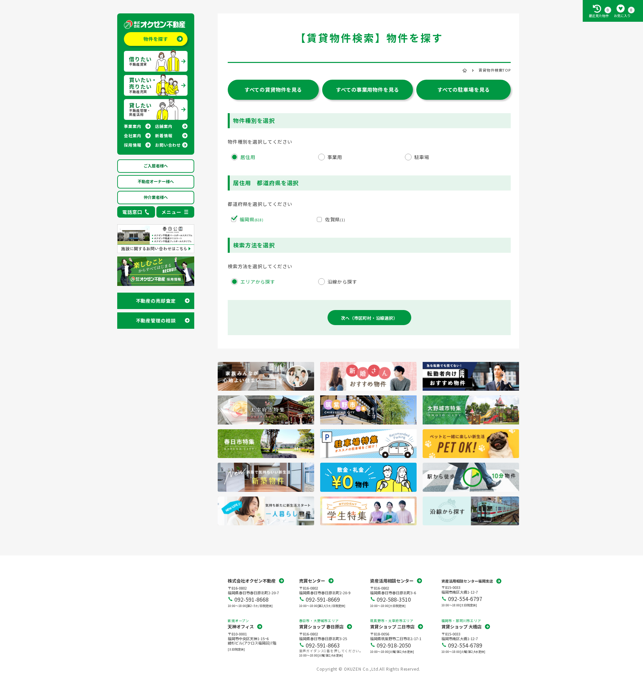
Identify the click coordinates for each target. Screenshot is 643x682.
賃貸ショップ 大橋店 (461, 626)
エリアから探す (257, 281)
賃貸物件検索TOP (495, 70)
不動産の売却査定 (156, 300)
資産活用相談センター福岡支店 (467, 581)
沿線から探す (342, 281)
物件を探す (155, 38)
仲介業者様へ (156, 197)
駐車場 (421, 157)
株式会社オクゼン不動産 (252, 581)
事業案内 (132, 126)
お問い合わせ (168, 145)
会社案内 (132, 135)
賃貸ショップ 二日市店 (392, 626)
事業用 (335, 157)
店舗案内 (163, 126)
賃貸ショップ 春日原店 (321, 626)
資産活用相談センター (392, 581)
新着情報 (163, 135)
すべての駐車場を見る (463, 89)
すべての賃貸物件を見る (273, 89)
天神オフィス (241, 626)
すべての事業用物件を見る (367, 89)
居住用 (248, 157)
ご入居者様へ (156, 165)
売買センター (312, 581)
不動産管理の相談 (156, 320)
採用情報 (132, 145)
